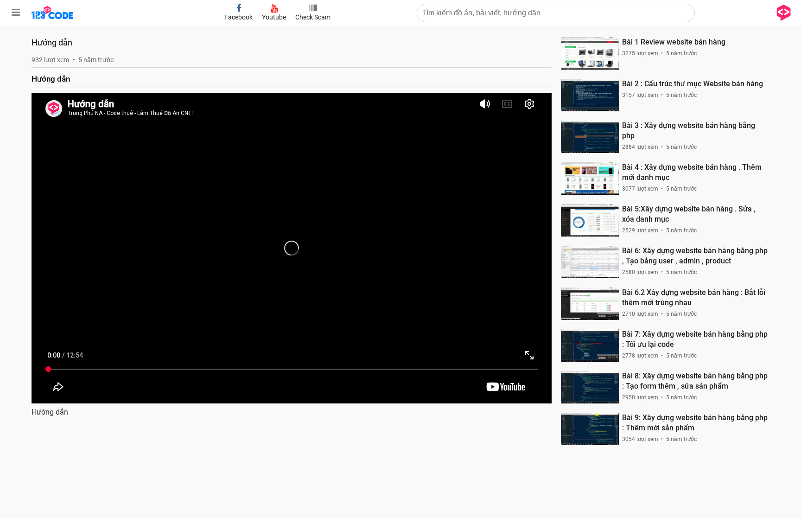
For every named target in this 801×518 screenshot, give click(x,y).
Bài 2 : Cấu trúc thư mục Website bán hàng (692, 83)
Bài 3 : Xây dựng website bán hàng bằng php (688, 130)
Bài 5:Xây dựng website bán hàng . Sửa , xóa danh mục (689, 214)
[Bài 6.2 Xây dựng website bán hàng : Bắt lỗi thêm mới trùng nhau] (590, 304)
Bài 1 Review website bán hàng (673, 42)
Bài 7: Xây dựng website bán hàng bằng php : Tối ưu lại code (695, 339)
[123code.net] (52, 17)
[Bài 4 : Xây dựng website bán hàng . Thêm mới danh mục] (590, 178)
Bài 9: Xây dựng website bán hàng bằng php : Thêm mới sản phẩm (695, 422)
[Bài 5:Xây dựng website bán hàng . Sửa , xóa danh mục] (590, 220)
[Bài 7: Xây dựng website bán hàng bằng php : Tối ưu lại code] (590, 345)
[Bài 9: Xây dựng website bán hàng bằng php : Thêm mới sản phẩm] (590, 429)
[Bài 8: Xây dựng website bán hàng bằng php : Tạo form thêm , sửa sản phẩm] (590, 387)
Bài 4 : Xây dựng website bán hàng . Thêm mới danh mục (692, 172)
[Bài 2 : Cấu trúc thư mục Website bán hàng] (590, 95)
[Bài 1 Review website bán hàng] (590, 53)
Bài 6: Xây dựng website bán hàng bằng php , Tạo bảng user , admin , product (695, 255)
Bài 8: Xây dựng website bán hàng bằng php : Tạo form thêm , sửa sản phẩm (695, 380)
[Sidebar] (16, 12)
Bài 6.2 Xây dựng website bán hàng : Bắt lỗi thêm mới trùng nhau (693, 297)
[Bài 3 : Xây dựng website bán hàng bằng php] (590, 137)
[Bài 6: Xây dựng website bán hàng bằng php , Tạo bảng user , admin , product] (590, 262)
